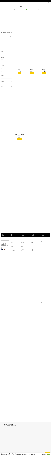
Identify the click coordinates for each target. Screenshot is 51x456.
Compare (32, 249)
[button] (32, 73)
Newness (2, 51)
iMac (1, 68)
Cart (31, 246)
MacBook (12, 243)
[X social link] (40, 0)
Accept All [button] (48, 454)
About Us (22, 242)
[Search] (47, 3)
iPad (12, 245)
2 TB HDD (2, 81)
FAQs (22, 245)
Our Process (22, 243)
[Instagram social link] (41, 0)
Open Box (2, 64)
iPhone (1, 71)
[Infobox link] (5, 235)
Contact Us (32, 250)
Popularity (2, 48)
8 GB (2, 86)
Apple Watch (2, 65)
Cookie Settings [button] (44, 454)
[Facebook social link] (39, 0)
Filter (2, 59)
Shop (32, 243)
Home (14, 6)
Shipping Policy (23, 249)
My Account (32, 245)
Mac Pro (2, 72)
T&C (21, 250)
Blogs (22, 246)
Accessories (2, 75)
